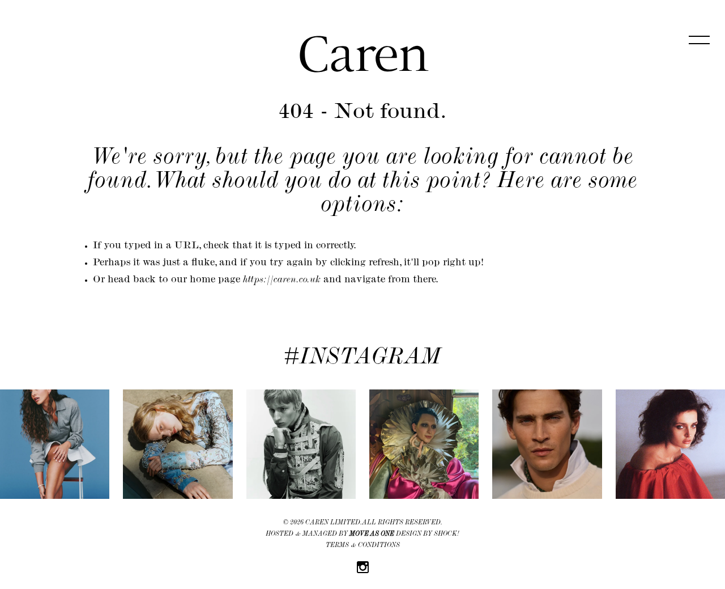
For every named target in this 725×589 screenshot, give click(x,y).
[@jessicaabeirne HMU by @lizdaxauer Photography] (670, 444)
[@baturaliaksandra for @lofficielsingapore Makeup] (177, 444)
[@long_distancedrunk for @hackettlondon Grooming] (547, 444)
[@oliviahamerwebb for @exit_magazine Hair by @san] (54, 444)
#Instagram (362, 359)
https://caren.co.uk (282, 281)
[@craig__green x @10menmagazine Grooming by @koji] (301, 444)
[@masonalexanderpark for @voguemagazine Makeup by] (424, 444)
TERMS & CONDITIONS (363, 546)
